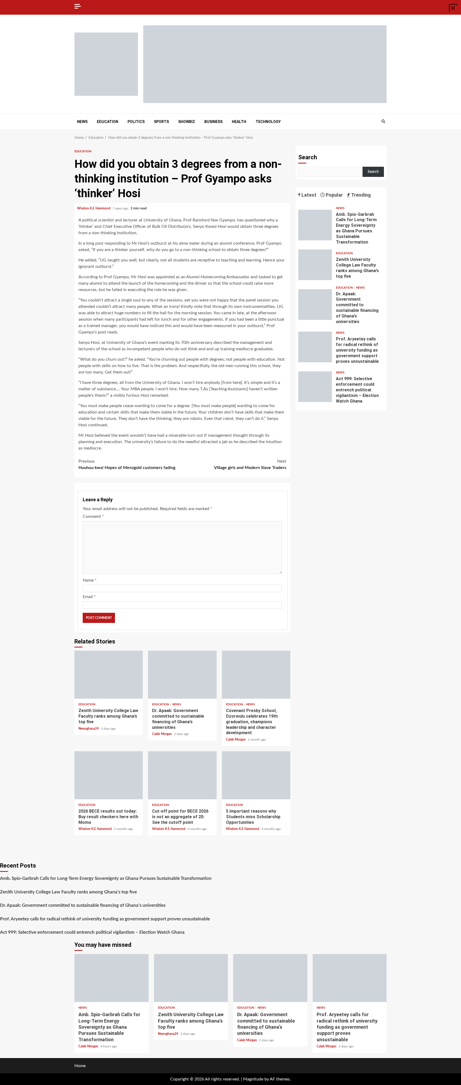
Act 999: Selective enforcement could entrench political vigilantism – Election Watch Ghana (315, 386)
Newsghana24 (89, 728)
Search (307, 157)
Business (213, 122)
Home (80, 1066)
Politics (136, 122)
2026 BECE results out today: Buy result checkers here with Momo (108, 775)
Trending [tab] (360, 195)
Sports (161, 122)
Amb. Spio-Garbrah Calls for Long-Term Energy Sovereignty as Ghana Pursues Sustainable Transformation (315, 225)
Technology (268, 122)
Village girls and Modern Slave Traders (250, 464)
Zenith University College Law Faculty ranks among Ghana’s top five (108, 675)
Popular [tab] (334, 195)
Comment (93, 516)
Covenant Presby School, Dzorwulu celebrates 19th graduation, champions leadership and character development (256, 675)
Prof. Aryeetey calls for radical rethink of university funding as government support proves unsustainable (315, 347)
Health (239, 122)
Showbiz (186, 122)
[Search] (383, 122)
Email (89, 597)
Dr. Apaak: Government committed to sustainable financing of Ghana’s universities (182, 675)
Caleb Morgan (162, 734)
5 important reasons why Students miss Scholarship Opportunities (256, 775)
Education (107, 122)
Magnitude (253, 1079)
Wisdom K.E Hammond (94, 208)
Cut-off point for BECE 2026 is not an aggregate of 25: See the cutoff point (182, 775)
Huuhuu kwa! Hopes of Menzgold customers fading (126, 464)
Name (90, 580)
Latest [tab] (308, 195)
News (82, 122)
